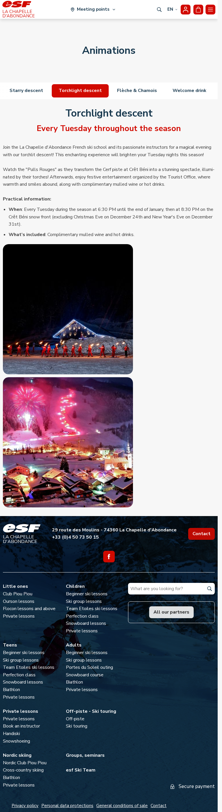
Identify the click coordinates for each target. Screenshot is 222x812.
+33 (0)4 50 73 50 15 (75, 537)
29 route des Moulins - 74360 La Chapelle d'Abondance (114, 530)
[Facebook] (109, 556)
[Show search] (159, 9)
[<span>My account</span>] (185, 9)
